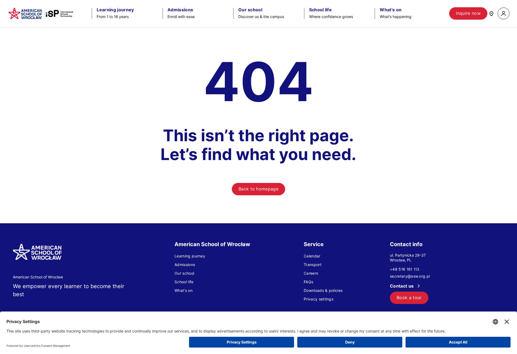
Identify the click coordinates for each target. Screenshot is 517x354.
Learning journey (189, 256)
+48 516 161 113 (405, 269)
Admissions (184, 265)
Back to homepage (258, 189)
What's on (183, 290)
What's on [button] (390, 10)
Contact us (402, 286)
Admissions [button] (180, 10)
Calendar (312, 256)
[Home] (41, 13)
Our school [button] (250, 10)
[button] (503, 13)
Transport (313, 265)
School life (184, 282)
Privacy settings (318, 299)
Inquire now (468, 13)
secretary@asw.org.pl (410, 276)
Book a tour (409, 297)
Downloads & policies (323, 290)
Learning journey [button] (115, 10)
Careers (311, 273)
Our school (184, 273)
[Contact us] (491, 13)
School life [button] (320, 10)
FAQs (308, 282)
